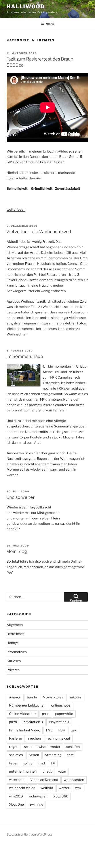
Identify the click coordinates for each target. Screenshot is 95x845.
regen (13, 747)
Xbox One (16, 804)
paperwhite (64, 714)
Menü (50, 24)
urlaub (47, 771)
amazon (15, 697)
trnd (41, 763)
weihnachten (74, 780)
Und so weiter (20, 497)
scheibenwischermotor (42, 747)
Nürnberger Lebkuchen (27, 705)
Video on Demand (44, 780)
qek (73, 730)
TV (53, 763)
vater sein (17, 780)
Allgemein (15, 625)
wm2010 (16, 796)
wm (78, 788)
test (70, 755)
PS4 (61, 730)
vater (62, 771)
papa (45, 714)
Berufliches (16, 634)
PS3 (49, 730)
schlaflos (16, 755)
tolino (27, 763)
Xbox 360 (60, 796)
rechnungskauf (58, 738)
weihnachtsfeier (22, 788)
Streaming (53, 755)
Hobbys (13, 643)
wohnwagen (38, 796)
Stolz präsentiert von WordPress (29, 834)
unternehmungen (23, 771)
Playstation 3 (33, 722)
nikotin (75, 697)
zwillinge (36, 804)
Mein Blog (16, 551)
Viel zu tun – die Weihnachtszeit (39, 231)
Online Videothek (22, 714)
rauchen (34, 738)
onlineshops (60, 705)
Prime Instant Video (24, 730)
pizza (13, 722)
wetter (64, 788)
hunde (32, 697)
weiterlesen (16, 210)
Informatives (17, 652)
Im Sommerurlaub (24, 356)
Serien (34, 755)
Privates (13, 670)
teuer (13, 763)
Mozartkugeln (53, 697)
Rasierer (15, 738)
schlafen (73, 747)
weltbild (46, 788)
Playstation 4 (59, 722)
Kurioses (14, 661)
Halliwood (26, 6)
